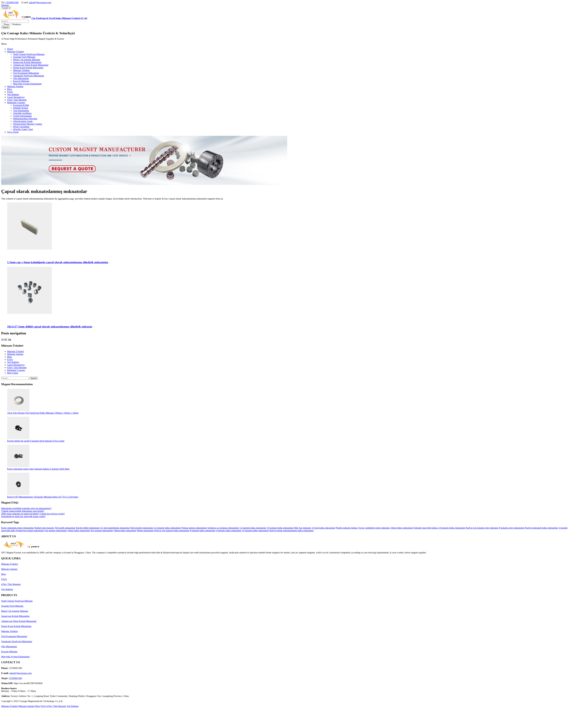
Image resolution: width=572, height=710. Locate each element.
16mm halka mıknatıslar (78, 530)
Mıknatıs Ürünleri (15, 351)
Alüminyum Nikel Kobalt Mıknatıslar (18, 621)
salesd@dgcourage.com (40, 2)
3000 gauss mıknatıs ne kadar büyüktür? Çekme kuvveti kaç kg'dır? (33, 513)
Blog (9, 357)
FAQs (10, 359)
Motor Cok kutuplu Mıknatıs (14, 611)
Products (17, 24)
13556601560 (11, 2)
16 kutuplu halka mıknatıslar (255, 530)
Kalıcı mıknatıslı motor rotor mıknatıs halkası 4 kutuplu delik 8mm (38, 469)
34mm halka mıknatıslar (401, 528)
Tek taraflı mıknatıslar (65, 528)
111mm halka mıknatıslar (323, 528)
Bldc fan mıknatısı (302, 528)
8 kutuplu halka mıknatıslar (202, 530)
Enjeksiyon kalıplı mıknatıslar (30, 530)
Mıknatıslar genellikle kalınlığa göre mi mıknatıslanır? (26, 508)
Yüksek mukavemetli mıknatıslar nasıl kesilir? (22, 511)
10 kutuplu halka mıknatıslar (280, 528)
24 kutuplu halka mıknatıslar (452, 528)
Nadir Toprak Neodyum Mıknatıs (17, 601)
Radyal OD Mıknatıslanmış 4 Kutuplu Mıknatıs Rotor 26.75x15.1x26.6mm (42, 497)
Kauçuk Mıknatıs (9, 651)
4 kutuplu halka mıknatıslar (228, 530)
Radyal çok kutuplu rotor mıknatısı (482, 528)
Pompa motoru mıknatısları (194, 528)
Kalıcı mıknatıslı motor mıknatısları (17, 528)
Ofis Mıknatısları (9, 646)
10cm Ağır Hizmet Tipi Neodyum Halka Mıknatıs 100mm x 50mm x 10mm (42, 413)
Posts (6, 24)
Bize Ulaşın (12, 373)
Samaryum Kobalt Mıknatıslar (15, 616)
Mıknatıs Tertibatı (9, 631)
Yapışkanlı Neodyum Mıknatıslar (16, 641)
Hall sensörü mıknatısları (142, 528)
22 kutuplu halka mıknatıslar (167, 528)
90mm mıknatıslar (145, 530)
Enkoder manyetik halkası (426, 528)
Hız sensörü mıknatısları (102, 530)
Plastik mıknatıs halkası (347, 528)
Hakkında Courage (16, 370)
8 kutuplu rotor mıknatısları (511, 528)
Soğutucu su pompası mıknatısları (223, 528)
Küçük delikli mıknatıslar (88, 528)
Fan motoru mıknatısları (56, 530)
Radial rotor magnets (44, 528)
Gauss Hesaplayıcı (16, 365)
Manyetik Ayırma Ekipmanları (15, 656)
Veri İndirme (13, 362)
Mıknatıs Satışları (15, 354)
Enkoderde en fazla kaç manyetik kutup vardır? (23, 516)
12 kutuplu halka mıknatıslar (253, 528)
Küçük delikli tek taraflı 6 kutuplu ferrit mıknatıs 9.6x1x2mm (35, 441)
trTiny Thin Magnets (17, 367)
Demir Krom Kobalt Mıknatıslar (16, 626)
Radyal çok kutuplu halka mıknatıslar (171, 530)
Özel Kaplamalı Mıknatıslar (14, 636)
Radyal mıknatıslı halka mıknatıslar (541, 528)
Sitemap (5, 5)
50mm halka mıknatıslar (125, 530)
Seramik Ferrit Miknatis (12, 606)
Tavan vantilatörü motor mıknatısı (374, 528)
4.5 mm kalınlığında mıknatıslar (115, 528)
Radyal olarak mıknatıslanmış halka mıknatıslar (291, 530)
